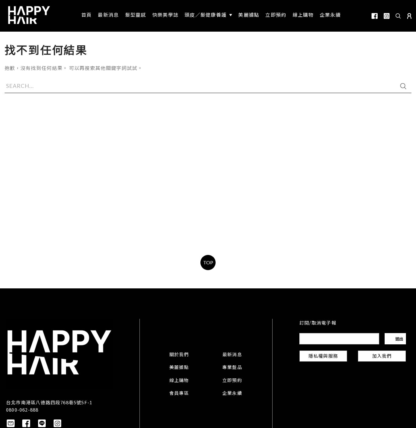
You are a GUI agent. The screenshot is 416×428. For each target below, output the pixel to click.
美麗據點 (179, 368)
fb (375, 16)
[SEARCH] (403, 86)
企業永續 (232, 393)
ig (387, 16)
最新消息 (232, 355)
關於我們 (179, 355)
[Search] (398, 16)
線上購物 (179, 381)
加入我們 (382, 356)
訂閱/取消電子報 (317, 323)
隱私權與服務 (323, 356)
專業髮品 (232, 368)
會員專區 (179, 393)
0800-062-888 (22, 409)
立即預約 (232, 381)
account (409, 16)
